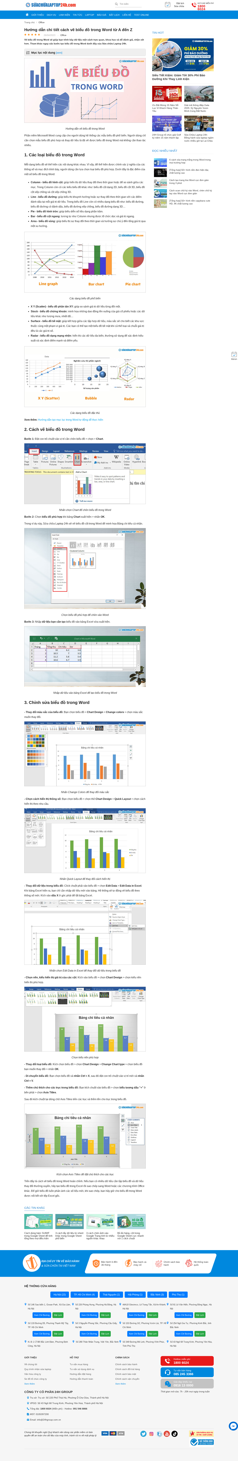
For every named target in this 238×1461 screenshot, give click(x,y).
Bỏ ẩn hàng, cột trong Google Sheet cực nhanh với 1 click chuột (130, 1236)
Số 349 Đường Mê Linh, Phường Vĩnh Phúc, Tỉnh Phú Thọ (144, 1344)
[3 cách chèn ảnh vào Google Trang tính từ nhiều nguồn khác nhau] (100, 1222)
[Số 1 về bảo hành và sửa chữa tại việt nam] (32, 1263)
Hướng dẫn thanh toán (81, 1379)
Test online (141, 15)
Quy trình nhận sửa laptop (37, 1369)
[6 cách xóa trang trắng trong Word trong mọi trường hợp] (160, 162)
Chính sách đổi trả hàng (127, 1369)
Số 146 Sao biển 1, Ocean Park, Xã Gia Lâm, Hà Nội (49, 1306)
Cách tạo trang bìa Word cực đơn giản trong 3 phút (189, 181)
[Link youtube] (167, 1434)
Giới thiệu (37, 15)
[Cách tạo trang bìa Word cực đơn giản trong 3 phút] (160, 183)
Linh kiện (64, 15)
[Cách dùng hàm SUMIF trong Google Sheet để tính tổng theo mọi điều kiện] (38, 1222)
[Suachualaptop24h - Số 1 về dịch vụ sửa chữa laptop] (69, 5)
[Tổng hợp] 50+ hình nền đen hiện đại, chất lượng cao (189, 171)
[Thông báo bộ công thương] (201, 1443)
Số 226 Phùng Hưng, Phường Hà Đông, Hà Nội (95, 1306)
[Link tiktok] (175, 1434)
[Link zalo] (159, 1434)
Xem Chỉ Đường (42, 1315)
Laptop (89, 15)
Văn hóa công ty (32, 1374)
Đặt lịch (114, 15)
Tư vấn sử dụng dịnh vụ (82, 1369)
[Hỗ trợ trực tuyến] (233, 1426)
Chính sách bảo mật (125, 1374)
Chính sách (122, 1357)
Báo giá (101, 15)
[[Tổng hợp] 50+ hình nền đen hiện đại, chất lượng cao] (160, 173)
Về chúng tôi (30, 1364)
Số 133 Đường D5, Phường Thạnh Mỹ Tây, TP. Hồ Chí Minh (48, 1325)
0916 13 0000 (183, 1385)
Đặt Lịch (58, 1315)
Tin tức (77, 15)
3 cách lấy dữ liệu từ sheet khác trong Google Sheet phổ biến (69, 1236)
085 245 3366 (183, 1374)
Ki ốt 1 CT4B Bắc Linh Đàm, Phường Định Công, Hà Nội (48, 1344)
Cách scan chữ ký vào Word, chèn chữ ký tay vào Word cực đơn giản (190, 192)
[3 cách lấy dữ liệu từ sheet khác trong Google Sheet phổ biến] (69, 1222)
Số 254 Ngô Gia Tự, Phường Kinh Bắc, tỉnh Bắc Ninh (190, 1325)
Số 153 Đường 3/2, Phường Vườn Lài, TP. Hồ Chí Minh (144, 1325)
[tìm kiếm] (116, 4)
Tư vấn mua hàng (79, 1364)
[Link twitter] (144, 1434)
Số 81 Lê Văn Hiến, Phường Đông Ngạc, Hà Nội (191, 1306)
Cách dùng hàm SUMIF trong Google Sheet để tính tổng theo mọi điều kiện (38, 1236)
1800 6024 (201, 8)
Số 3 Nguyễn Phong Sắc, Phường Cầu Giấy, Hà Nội (96, 1325)
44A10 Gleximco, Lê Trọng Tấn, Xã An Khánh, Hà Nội (144, 1306)
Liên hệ (126, 15)
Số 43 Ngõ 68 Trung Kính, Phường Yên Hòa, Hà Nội (191, 1344)
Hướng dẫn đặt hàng (80, 1374)
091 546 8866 (80, 1408)
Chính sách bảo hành (126, 1364)
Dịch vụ (51, 15)
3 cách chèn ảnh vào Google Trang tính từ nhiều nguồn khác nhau (100, 1236)
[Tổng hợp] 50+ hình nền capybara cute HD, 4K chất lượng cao (189, 202)
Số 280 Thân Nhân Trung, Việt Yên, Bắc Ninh (97, 1342)
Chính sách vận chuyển (127, 1379)
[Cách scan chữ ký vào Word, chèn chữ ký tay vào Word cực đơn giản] (160, 193)
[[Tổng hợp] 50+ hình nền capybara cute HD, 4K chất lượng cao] (160, 203)
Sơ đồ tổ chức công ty (35, 1379)
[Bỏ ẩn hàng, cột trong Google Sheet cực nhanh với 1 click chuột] (131, 1222)
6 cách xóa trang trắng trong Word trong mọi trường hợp (190, 161)
